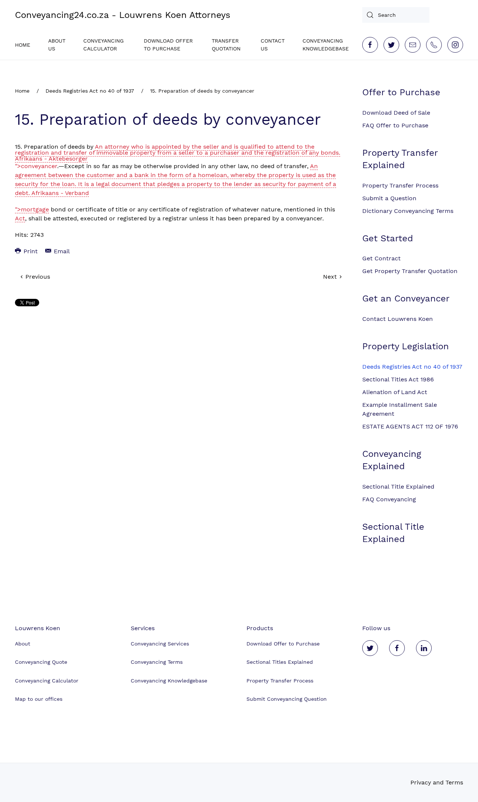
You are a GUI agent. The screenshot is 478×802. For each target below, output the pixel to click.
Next (331, 276)
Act (20, 218)
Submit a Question (389, 198)
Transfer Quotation (226, 45)
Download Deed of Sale (396, 112)
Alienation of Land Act (394, 392)
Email (61, 251)
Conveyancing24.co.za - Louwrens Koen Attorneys (122, 15)
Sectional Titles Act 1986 (398, 379)
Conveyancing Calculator (103, 45)
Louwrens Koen (37, 628)
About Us (56, 45)
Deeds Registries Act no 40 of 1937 (90, 91)
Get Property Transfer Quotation (409, 271)
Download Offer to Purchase (168, 45)
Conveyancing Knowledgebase (325, 45)
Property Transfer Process (400, 185)
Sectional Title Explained (398, 486)
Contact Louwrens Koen (397, 318)
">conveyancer (36, 166)
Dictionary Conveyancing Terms (407, 210)
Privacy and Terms (436, 782)
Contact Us (273, 45)
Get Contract (381, 258)
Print (30, 251)
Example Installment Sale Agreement (399, 409)
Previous (37, 276)
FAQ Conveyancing (389, 499)
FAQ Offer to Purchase (395, 125)
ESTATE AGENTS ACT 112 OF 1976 (410, 426)
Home (22, 45)
